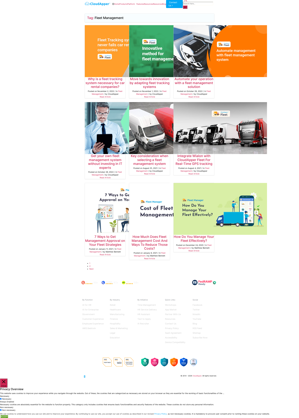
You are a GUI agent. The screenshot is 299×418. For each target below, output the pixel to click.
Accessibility (171, 337)
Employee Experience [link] (93, 323)
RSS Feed (197, 328)
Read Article (105, 97)
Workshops (170, 305)
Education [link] (115, 337)
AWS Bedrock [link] (89, 328)
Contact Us (170, 323)
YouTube (197, 319)
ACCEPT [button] (4, 416)
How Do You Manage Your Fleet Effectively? (194, 239)
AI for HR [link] (86, 305)
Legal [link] (112, 333)
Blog (164, 4)
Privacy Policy (172, 328)
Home (116, 4)
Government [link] (88, 314)
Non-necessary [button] (6, 407)
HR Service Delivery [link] (147, 309)
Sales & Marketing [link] (119, 328)
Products (123, 4)
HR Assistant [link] (143, 314)
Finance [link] (114, 319)
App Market (171, 309)
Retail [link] (112, 305)
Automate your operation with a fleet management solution (193, 83)
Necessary (6, 399)
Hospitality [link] (115, 323)
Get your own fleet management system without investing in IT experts (105, 162)
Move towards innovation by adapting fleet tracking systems (149, 83)
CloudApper (196, 376)
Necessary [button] (4, 396)
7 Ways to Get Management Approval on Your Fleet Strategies (105, 240)
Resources (148, 4)
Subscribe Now (200, 337)
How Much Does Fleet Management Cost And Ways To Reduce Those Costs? (150, 242)
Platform (131, 4)
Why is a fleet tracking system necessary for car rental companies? (105, 83)
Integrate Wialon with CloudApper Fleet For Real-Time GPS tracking (194, 160)
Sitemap (197, 333)
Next (91, 269)
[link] (91, 376)
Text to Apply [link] (144, 319)
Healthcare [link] (115, 309)
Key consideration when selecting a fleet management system (149, 160)
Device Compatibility (175, 342)
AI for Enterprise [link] (90, 309)
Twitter (196, 309)
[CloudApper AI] (97, 4)
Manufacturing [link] (117, 314)
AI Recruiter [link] (143, 323)
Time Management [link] (146, 305)
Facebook (197, 305)
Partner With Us (173, 314)
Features (140, 4)
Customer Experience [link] (93, 319)
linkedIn (196, 314)
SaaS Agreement (173, 333)
